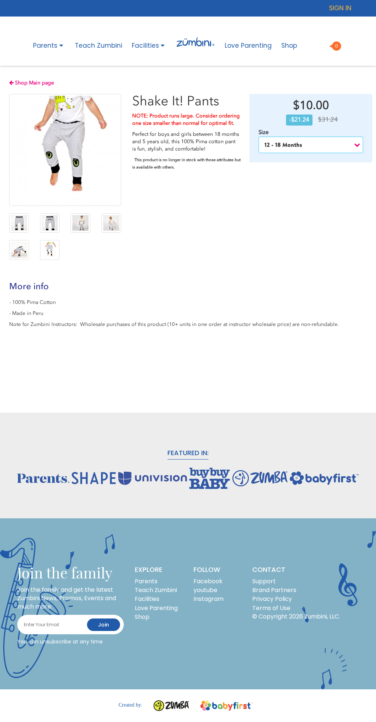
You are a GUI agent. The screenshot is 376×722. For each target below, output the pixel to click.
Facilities (145, 45)
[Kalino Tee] (19, 223)
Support (264, 581)
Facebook (208, 581)
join (103, 624)
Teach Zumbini (98, 45)
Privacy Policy (272, 599)
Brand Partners (274, 590)
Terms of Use (271, 608)
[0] (325, 44)
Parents (45, 45)
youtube (205, 590)
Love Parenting (248, 45)
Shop (289, 45)
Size (264, 132)
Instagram (209, 599)
